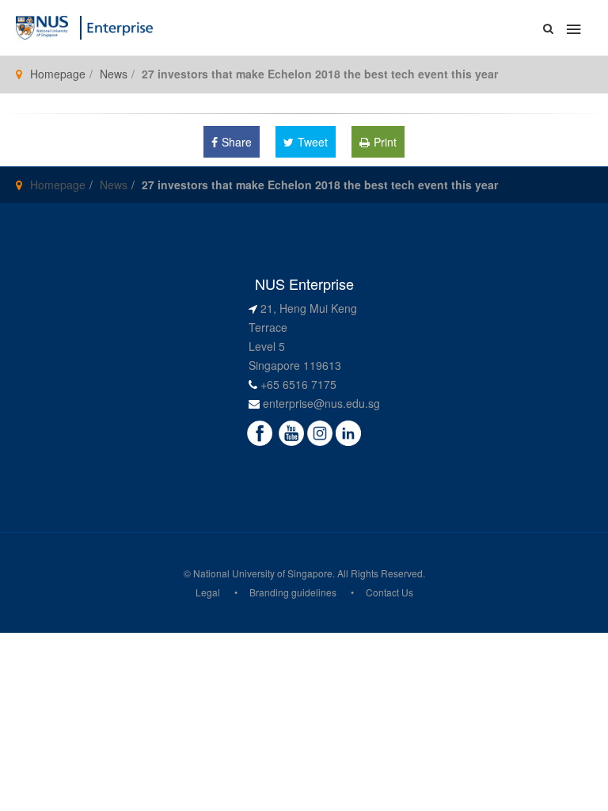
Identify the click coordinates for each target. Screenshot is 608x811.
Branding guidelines (292, 592)
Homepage (58, 74)
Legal (208, 592)
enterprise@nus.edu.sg (321, 403)
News (113, 74)
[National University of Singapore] (42, 26)
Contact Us (389, 592)
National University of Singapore (262, 573)
